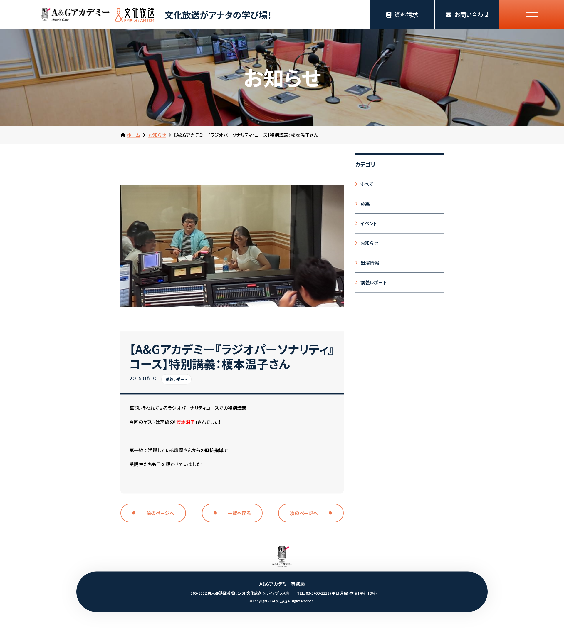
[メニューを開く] (531, 14)
